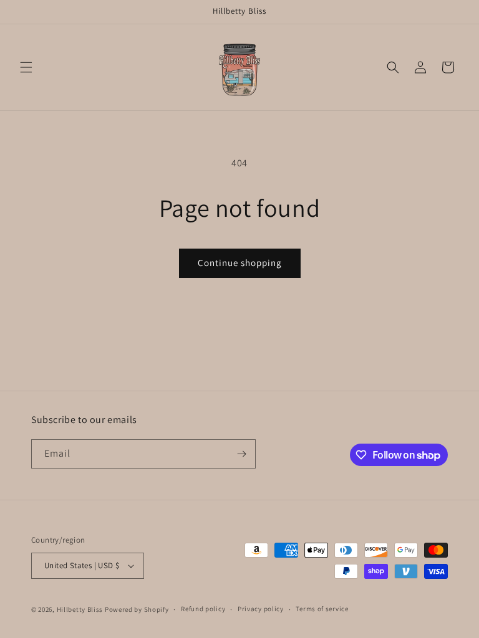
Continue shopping (240, 263)
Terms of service (322, 608)
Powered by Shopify (137, 609)
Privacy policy (261, 608)
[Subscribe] (241, 454)
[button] (26, 67)
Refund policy (203, 608)
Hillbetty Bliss (80, 609)
